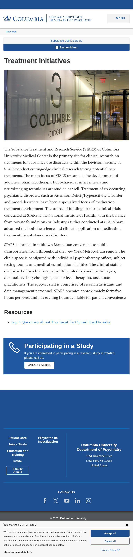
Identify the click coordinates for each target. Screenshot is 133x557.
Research (11, 31)
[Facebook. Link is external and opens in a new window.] (45, 501)
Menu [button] (120, 18)
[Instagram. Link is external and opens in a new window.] (88, 501)
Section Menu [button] (68, 47)
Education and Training (17, 453)
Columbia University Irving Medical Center (66, 4)
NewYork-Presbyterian (98, 401)
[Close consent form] (127, 525)
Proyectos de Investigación (48, 439)
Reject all (110, 541)
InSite (17, 461)
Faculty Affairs (18, 470)
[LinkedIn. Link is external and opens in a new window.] (78, 501)
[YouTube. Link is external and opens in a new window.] (67, 501)
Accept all (110, 533)
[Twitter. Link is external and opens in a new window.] (56, 501)
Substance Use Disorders (66, 40)
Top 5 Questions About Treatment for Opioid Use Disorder (60, 322)
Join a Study (17, 444)
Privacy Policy (109, 550)
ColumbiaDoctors (98, 415)
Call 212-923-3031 (39, 364)
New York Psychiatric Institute (35, 417)
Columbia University (73, 518)
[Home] (47, 18)
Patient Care (17, 438)
